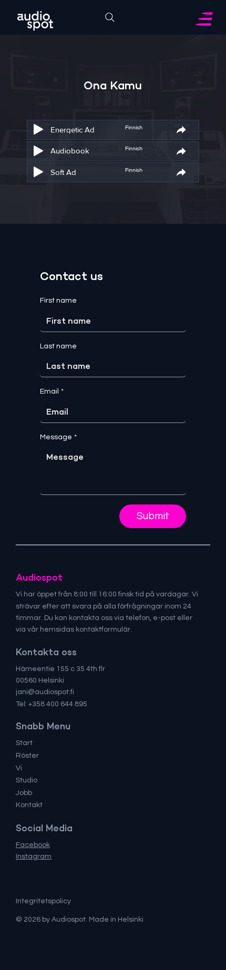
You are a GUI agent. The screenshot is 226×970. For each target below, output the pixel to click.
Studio (26, 780)
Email (52, 391)
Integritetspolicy (43, 901)
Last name (58, 346)
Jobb (24, 793)
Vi (19, 768)
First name (58, 300)
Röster (27, 755)
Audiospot (39, 577)
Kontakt (29, 805)
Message (58, 437)
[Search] (110, 17)
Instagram (34, 856)
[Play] (38, 129)
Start (24, 743)
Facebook (33, 845)
